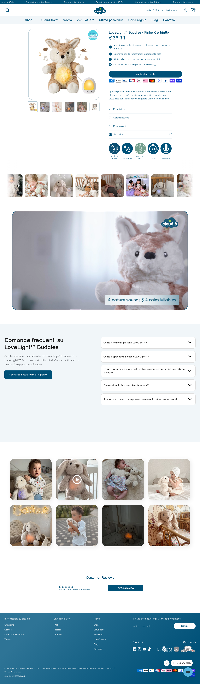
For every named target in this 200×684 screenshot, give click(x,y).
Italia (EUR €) (153, 10)
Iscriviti (184, 626)
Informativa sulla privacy (14, 668)
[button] (32, 106)
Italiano (170, 10)
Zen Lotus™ (85, 20)
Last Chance (100, 639)
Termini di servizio (105, 668)
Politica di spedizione (67, 668)
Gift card (98, 649)
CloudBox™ (49, 20)
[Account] (185, 10)
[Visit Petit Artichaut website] (164, 649)
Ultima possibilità (111, 20)
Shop (29, 20)
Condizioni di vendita (87, 668)
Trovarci (8, 639)
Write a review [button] (125, 588)
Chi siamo (9, 625)
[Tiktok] (149, 649)
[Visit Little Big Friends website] (176, 649)
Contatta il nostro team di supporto (28, 374)
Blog (154, 20)
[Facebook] (134, 649)
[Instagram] (139, 649)
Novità (67, 20)
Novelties (98, 634)
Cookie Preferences (12, 672)
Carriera (8, 629)
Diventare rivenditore (14, 634)
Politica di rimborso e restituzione (41, 668)
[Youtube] (144, 649)
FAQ (56, 625)
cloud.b (22, 676)
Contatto (169, 20)
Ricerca (57, 629)
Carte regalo (137, 20)
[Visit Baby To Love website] (188, 650)
